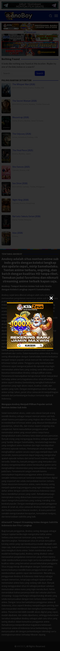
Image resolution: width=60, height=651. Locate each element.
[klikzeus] (30, 325)
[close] (51, 298)
